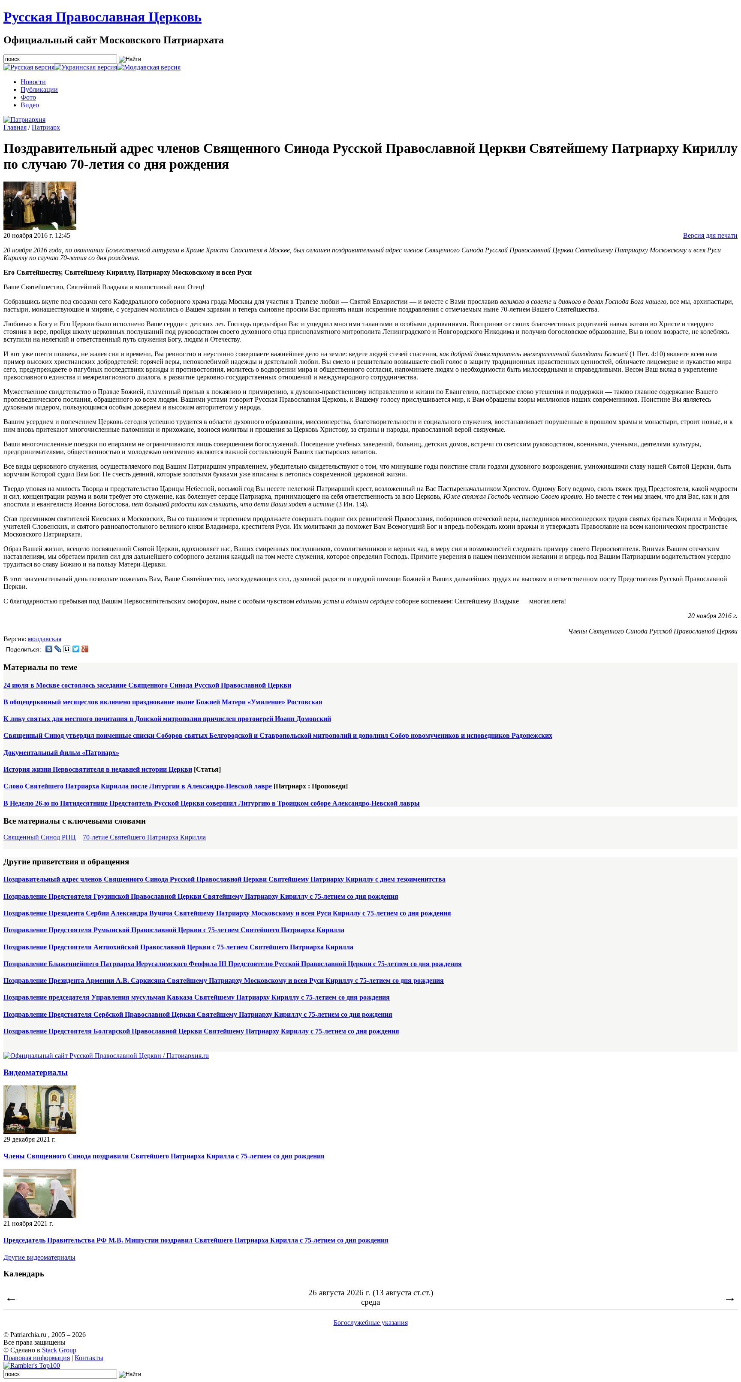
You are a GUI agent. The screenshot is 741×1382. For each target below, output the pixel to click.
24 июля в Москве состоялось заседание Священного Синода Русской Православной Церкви (147, 685)
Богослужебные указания (371, 1322)
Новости (33, 81)
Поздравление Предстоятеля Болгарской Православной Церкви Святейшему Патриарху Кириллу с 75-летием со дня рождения (201, 1031)
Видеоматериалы (35, 1072)
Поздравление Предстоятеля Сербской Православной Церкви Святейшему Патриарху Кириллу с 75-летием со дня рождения (197, 1014)
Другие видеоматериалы (39, 1257)
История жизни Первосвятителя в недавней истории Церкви (97, 769)
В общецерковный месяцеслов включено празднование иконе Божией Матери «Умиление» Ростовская (162, 702)
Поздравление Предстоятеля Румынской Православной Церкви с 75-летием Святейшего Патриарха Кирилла (173, 929)
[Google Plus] (85, 649)
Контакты (89, 1357)
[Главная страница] (24, 119)
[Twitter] (76, 649)
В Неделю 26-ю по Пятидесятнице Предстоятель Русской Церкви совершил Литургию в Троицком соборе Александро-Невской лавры (211, 803)
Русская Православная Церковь (102, 16)
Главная (15, 127)
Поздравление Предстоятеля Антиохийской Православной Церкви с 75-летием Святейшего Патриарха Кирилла (178, 947)
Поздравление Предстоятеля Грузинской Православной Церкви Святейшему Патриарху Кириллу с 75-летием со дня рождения (200, 896)
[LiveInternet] (67, 649)
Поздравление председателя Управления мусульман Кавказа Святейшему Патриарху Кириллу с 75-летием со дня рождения (196, 997)
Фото (28, 97)
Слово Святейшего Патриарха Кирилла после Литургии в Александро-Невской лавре (137, 786)
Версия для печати (710, 235)
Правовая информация (36, 1357)
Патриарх (46, 127)
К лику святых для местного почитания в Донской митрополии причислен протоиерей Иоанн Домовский (167, 718)
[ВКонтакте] (49, 649)
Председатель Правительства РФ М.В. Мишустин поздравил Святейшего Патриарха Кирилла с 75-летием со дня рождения (196, 1240)
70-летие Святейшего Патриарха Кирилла (144, 837)
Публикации (39, 89)
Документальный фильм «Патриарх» (61, 752)
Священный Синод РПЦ (39, 837)
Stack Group (59, 1350)
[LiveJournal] (58, 649)
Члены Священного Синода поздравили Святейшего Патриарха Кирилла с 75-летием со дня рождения (164, 1156)
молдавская (44, 639)
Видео (30, 105)
